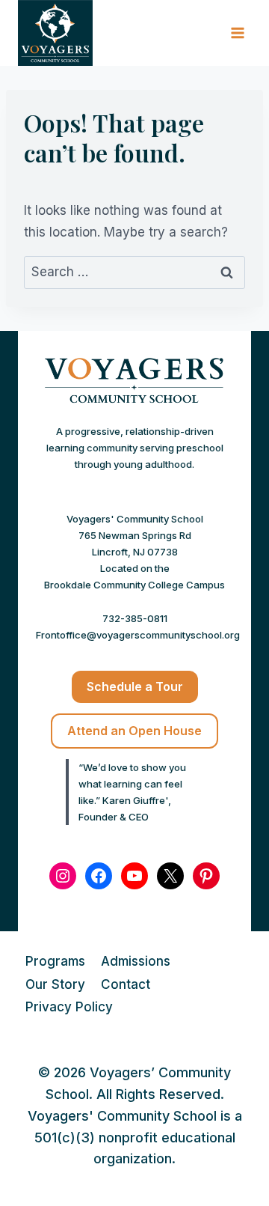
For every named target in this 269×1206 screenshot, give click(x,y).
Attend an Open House (134, 730)
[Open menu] (237, 33)
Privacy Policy (69, 1006)
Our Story (55, 984)
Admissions (135, 961)
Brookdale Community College (114, 585)
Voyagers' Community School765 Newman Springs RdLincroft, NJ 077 (135, 535)
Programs (55, 961)
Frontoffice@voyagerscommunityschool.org (138, 635)
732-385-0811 (134, 618)
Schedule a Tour (135, 686)
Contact (125, 984)
